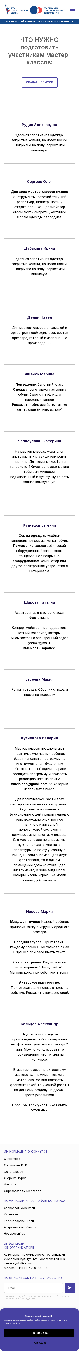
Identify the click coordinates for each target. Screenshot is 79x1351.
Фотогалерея (13, 1171)
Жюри (8, 1178)
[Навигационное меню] (72, 9)
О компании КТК (15, 1165)
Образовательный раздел (22, 1191)
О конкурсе (12, 1158)
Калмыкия (11, 1214)
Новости (10, 1184)
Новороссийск (14, 1233)
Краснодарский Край (19, 1221)
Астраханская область (20, 1227)
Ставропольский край (19, 1208)
